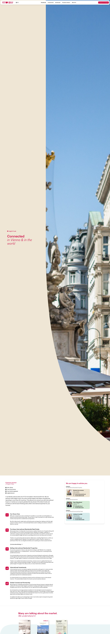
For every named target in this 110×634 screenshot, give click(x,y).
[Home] (7, 2)
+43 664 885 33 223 (79, 519)
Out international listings (15, 544)
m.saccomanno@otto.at (80, 494)
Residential (43, 2)
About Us (74, 2)
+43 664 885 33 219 (79, 495)
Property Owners (66, 2)
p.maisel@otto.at (78, 506)
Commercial (50, 2)
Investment (57, 2)
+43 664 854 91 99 (79, 507)
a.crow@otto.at (78, 518)
